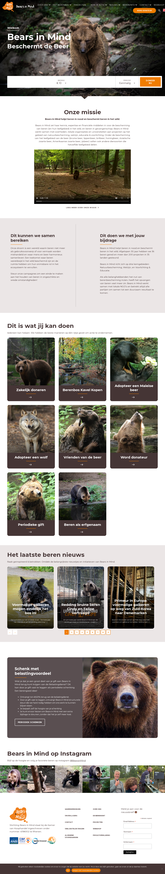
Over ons (43, 5)
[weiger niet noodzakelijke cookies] (162, 869)
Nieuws (113, 5)
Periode (127, 80)
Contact (144, 5)
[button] (14, 779)
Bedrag (61, 80)
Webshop (97, 829)
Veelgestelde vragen (74, 829)
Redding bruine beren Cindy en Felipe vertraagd (80, 609)
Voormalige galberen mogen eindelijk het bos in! (30, 609)
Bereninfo (129, 5)
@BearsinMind (78, 760)
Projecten (80, 5)
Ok (68, 870)
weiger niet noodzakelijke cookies (86, 870)
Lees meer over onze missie (81, 207)
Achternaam (128, 842)
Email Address (129, 821)
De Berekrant (99, 816)
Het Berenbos (61, 5)
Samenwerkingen (72, 809)
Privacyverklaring (101, 835)
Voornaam (128, 832)
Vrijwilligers (71, 816)
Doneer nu (150, 81)
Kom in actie (98, 5)
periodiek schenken (30, 722)
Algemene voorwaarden (71, 836)
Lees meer (31, 397)
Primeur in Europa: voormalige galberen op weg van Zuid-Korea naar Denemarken (131, 607)
